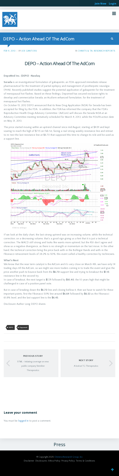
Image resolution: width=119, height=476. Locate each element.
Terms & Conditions (85, 461)
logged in (23, 420)
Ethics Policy (54, 461)
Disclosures (41, 461)
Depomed (23, 327)
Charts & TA (85, 51)
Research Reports (104, 51)
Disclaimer (29, 461)
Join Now (100, 3)
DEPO (11, 327)
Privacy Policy (68, 461)
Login (112, 2)
